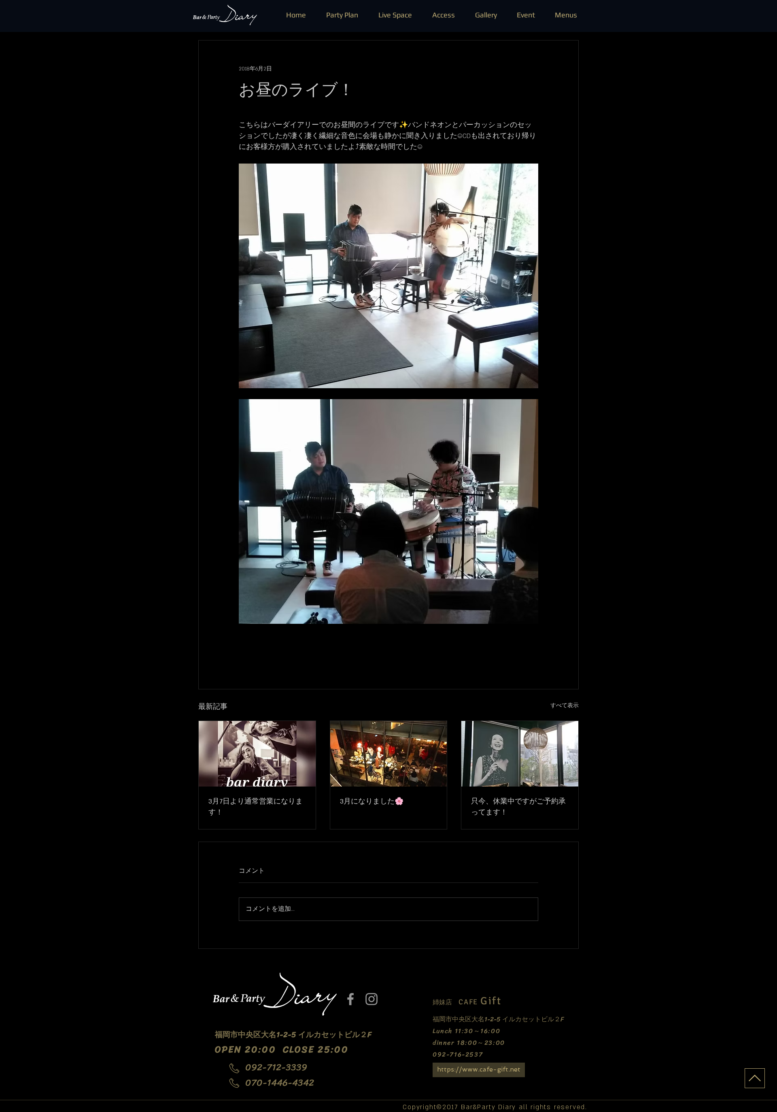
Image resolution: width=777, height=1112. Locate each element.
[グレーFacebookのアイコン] (350, 999)
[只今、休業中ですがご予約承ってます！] (519, 754)
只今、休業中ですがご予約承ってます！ (518, 807)
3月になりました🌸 (371, 801)
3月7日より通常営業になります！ (255, 807)
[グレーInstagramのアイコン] (371, 999)
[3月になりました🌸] (388, 754)
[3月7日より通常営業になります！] (257, 754)
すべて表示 (564, 705)
